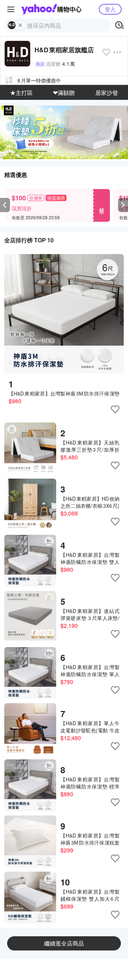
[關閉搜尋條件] (20, 25)
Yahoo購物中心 (51, 9)
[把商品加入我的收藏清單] (115, 409)
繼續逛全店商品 (64, 943)
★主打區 (21, 92)
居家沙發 (106, 92)
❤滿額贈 (64, 92)
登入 (110, 9)
